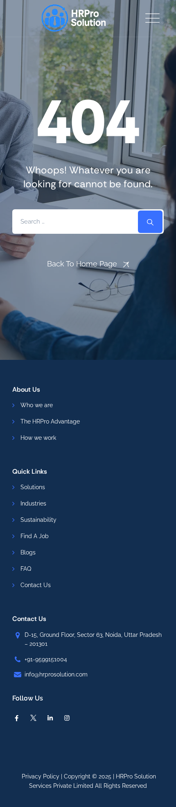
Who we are (36, 405)
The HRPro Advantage (50, 421)
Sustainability (38, 520)
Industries (33, 503)
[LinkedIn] (50, 718)
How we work (38, 438)
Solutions (32, 487)
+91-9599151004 (46, 659)
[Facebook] (16, 718)
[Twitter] (33, 718)
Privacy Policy (40, 776)
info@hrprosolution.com (56, 674)
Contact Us (35, 585)
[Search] (150, 222)
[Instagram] (67, 718)
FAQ (25, 568)
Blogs (28, 552)
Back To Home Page (82, 263)
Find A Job (34, 536)
